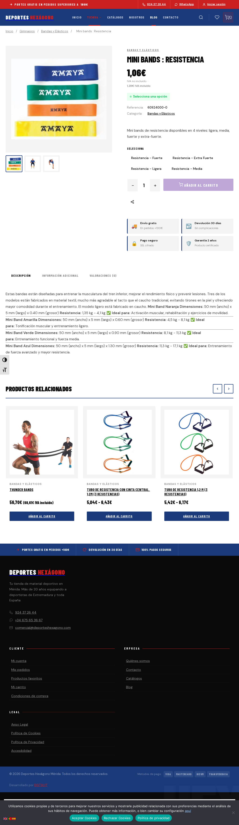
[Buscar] (201, 17)
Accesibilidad (21, 751)
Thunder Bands (21, 489)
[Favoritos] (217, 17)
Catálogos (115, 17)
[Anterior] (217, 388)
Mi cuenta (18, 661)
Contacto (170, 17)
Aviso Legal (19, 724)
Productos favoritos (26, 678)
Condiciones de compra (29, 696)
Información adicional (60, 275)
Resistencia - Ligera (146, 169)
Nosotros (136, 17)
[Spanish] (14, 818)
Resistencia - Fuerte (146, 158)
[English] (6, 818)
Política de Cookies (26, 733)
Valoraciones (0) (103, 275)
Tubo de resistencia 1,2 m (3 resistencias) (185, 491)
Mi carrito (18, 687)
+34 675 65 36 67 (28, 620)
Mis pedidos (20, 670)
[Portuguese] (10, 818)
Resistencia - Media (187, 169)
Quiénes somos (138, 661)
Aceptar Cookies (84, 818)
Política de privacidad (154, 818)
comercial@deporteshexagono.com (43, 627)
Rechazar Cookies (117, 818)
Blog (153, 17)
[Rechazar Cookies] (233, 812)
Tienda (92, 17)
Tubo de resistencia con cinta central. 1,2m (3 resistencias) (118, 491)
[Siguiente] (228, 388)
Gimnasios (27, 31)
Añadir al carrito (41, 516)
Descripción (21, 275)
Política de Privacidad (27, 742)
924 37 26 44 (25, 612)
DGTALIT (41, 785)
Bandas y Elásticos (54, 31)
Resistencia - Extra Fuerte (193, 158)
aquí (188, 811)
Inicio (76, 17)
